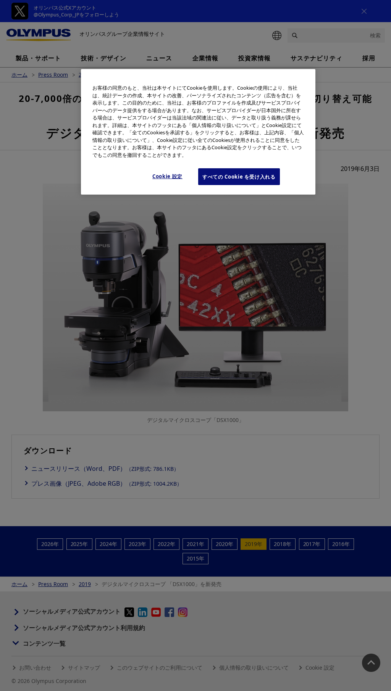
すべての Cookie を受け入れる (239, 176)
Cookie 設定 (167, 176)
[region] (198, 132)
